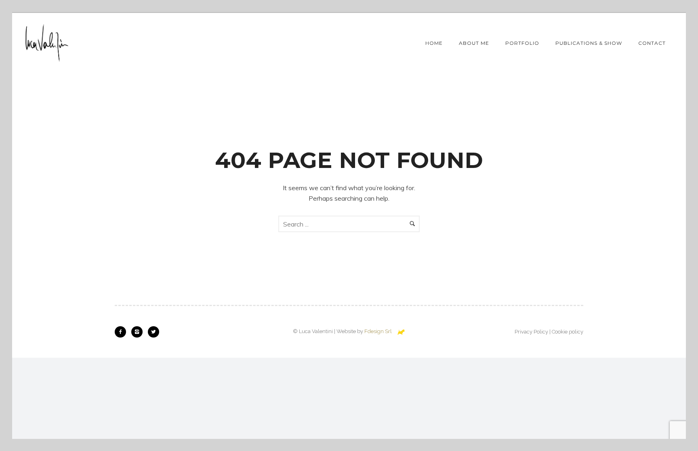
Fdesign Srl (378, 331)
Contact (652, 43)
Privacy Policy (531, 332)
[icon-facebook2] (122, 332)
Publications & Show (588, 43)
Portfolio (522, 43)
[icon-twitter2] (153, 332)
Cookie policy (567, 332)
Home (434, 43)
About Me (474, 43)
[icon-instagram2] (139, 332)
